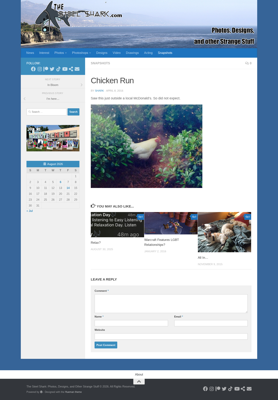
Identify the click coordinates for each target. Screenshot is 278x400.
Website (100, 329)
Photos (59, 52)
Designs (101, 52)
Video (117, 52)
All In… (203, 257)
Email (178, 316)
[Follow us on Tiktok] (58, 69)
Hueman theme (73, 392)
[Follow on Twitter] (52, 69)
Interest (44, 52)
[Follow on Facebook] (33, 69)
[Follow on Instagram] (39, 69)
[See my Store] (70, 69)
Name (99, 316)
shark (99, 90)
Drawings (132, 52)
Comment (102, 290)
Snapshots (165, 52)
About (139, 374)
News (30, 52)
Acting (148, 52)
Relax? (96, 242)
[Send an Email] (77, 69)
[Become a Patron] (45, 69)
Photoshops (80, 52)
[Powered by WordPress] (41, 392)
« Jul (29, 210)
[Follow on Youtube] (64, 69)
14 (68, 187)
